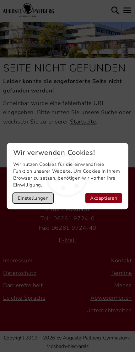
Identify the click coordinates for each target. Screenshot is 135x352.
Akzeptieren (103, 198)
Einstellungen (33, 198)
